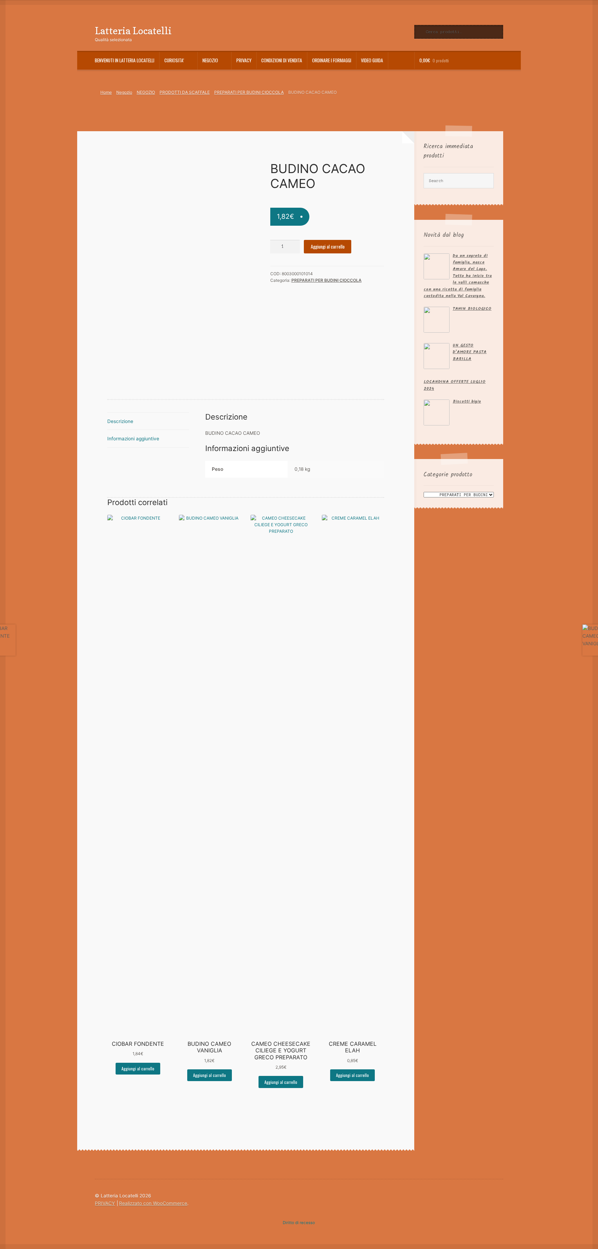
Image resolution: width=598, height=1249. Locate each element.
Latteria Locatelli (133, 30)
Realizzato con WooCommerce (153, 1203)
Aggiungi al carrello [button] (137, 1068)
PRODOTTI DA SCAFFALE (185, 92)
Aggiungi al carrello (328, 246)
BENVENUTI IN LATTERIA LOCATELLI (124, 60)
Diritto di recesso (299, 1222)
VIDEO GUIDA (372, 60)
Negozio (210, 60)
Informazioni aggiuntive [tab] (133, 438)
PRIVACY (244, 60)
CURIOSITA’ (174, 60)
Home (105, 92)
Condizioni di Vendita (281, 60)
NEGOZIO (146, 92)
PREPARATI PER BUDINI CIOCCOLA (249, 92)
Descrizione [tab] (120, 421)
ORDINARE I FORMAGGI (331, 60)
